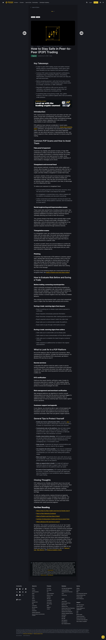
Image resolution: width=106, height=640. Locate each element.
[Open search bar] (86, 2)
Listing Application (65, 590)
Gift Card (48, 598)
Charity (48, 608)
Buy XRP (63, 618)
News (33, 593)
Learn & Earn (64, 601)
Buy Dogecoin (64, 620)
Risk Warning (50, 574)
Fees (77, 611)
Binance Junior (50, 595)
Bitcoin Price (64, 604)
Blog (33, 603)
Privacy (33, 600)
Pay (47, 591)
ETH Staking (49, 603)
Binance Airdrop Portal (80, 617)
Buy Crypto (49, 590)
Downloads (34, 610)
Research (49, 607)
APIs (77, 612)
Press (33, 595)
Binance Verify (79, 614)
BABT (48, 605)
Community (34, 605)
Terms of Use (43, 574)
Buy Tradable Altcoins (66, 623)
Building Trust (35, 602)
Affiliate (78, 588)
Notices (33, 608)
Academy (49, 596)
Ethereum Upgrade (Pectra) (67, 613)
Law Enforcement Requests (81, 619)
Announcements (35, 591)
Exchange (49, 588)
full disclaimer (50, 570)
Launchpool (49, 600)
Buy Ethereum (64, 621)
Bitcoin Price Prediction (66, 609)
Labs (63, 593)
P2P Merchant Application (67, 588)
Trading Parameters (80, 616)
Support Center (79, 606)
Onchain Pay (64, 595)
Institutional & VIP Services (67, 591)
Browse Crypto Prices (66, 603)
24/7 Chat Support (80, 604)
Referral (78, 590)
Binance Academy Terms (38, 633)
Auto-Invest (49, 602)
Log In (90, 2)
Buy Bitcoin (64, 615)
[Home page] (9, 2)
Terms (33, 598)
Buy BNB (63, 616)
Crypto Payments (50, 593)
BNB (77, 591)
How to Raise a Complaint (81, 621)
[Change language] (100, 2)
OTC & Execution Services (81, 593)
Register (96, 2)
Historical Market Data (80, 595)
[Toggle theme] (103, 2)
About (33, 588)
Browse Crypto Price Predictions (68, 608)
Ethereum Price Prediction (67, 611)
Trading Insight (79, 596)
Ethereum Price (65, 606)
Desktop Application (36, 612)
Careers (33, 590)
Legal (33, 596)
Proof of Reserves (80, 598)
